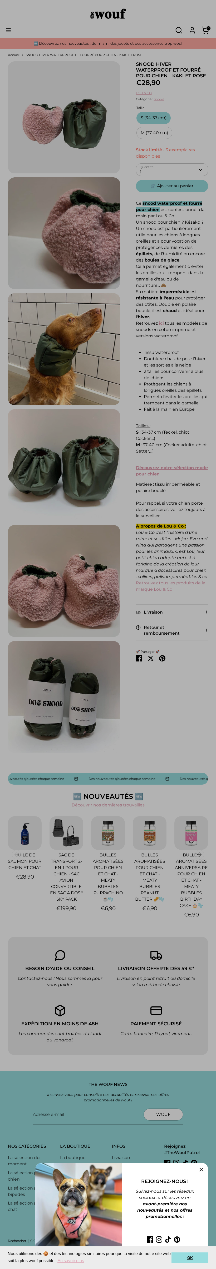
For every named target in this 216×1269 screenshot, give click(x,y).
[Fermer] (201, 1169)
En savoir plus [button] (70, 1260)
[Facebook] (150, 1239)
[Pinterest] (177, 1239)
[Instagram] (159, 1239)
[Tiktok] (168, 1239)
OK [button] (190, 1258)
